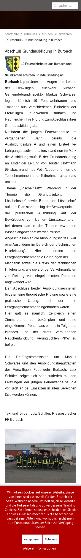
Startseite (12, 34)
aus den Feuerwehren (57, 34)
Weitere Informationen (39, 548)
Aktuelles (30, 34)
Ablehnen (51, 539)
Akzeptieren (32, 539)
